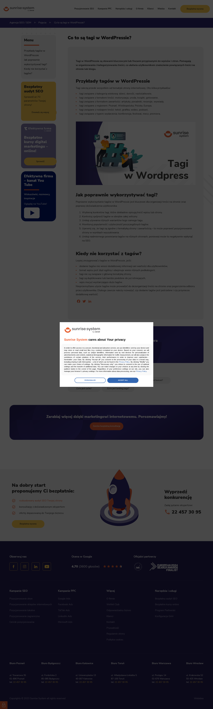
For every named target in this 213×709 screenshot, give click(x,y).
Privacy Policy (124, 362)
